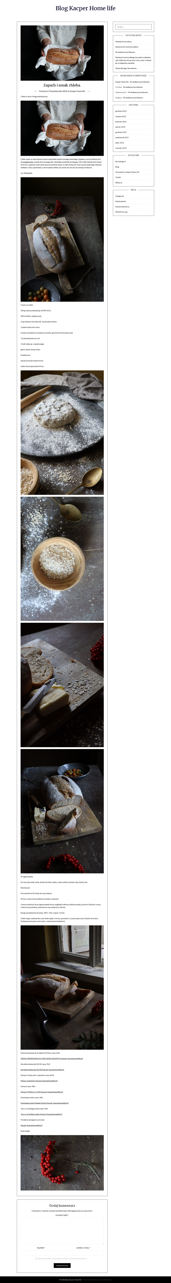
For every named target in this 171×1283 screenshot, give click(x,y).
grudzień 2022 (121, 111)
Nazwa (41, 1248)
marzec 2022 (120, 127)
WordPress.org (121, 212)
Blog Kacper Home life (86, 8)
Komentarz (62, 1215)
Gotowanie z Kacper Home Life (127, 172)
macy (48, 162)
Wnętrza (118, 183)
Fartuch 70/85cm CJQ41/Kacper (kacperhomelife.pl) (42, 1092)
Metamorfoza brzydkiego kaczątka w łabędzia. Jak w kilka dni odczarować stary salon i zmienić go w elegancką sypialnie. (133, 60)
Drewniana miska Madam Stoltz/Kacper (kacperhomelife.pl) (45, 1103)
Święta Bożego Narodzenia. (126, 68)
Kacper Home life (77, 91)
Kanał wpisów (120, 201)
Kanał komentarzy (122, 207)
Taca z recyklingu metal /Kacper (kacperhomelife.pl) (41, 1114)
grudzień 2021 (121, 132)
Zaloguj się (119, 196)
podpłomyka (28, 162)
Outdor (118, 177)
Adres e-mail (83, 1248)
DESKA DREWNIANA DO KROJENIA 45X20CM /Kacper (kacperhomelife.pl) (52, 1058)
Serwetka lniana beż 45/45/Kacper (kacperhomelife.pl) (42, 1069)
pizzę (75, 162)
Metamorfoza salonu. (123, 42)
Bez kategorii (120, 161)
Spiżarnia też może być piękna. (126, 47)
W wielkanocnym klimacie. (125, 52)
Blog (117, 167)
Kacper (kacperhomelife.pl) (31, 1125)
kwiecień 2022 (121, 122)
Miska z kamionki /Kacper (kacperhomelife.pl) (39, 1081)
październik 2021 (122, 137)
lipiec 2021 (119, 143)
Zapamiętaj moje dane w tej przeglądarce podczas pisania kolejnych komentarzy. (62, 1258)
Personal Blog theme (104, 1280)
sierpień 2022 (120, 116)
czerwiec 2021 (121, 148)
